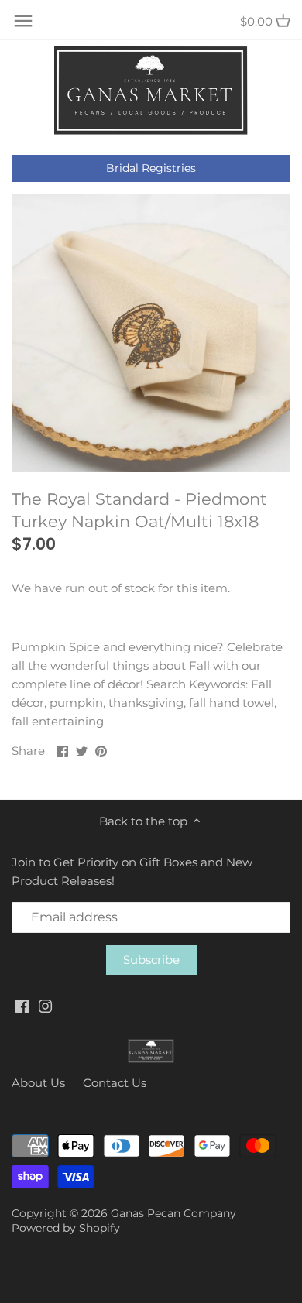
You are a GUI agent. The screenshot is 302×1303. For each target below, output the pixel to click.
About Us (38, 1082)
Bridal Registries (151, 168)
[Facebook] (22, 1005)
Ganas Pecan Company (173, 1213)
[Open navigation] (23, 21)
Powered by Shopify (66, 1228)
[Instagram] (45, 1005)
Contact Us (114, 1082)
